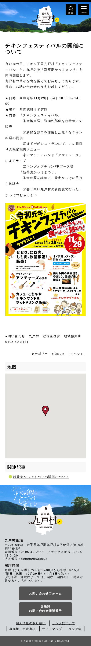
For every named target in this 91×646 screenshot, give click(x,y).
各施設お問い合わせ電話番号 (45, 608)
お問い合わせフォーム (45, 593)
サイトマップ (52, 629)
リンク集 (75, 629)
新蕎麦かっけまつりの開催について (41, 476)
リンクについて (63, 623)
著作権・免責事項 (22, 629)
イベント (76, 354)
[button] (45, 410)
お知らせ (58, 354)
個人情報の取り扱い (31, 623)
